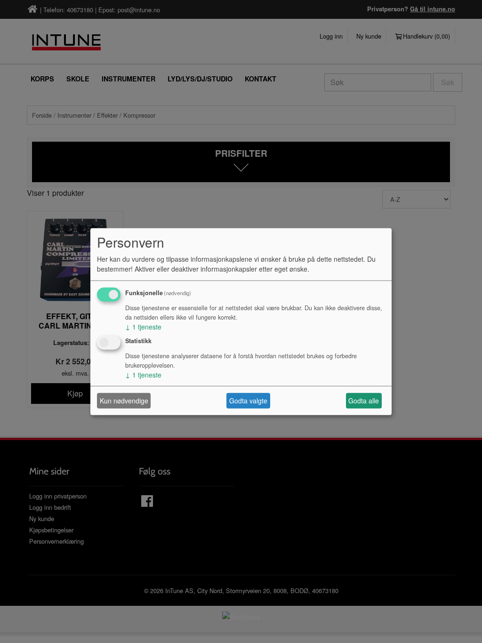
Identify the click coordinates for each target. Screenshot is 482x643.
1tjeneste (143, 326)
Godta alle (363, 400)
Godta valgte (248, 400)
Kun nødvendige (124, 400)
